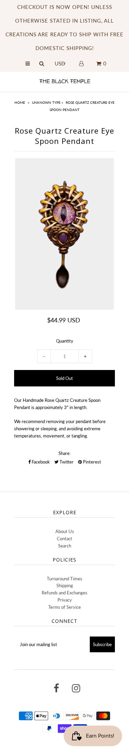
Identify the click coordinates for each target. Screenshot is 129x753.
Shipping (64, 585)
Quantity (64, 341)
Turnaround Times (64, 578)
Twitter (66, 462)
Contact (64, 538)
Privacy (64, 600)
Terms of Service (64, 607)
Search (64, 545)
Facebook (40, 462)
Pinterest (91, 462)
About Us (64, 531)
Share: (64, 453)
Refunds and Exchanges (64, 592)
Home (19, 102)
